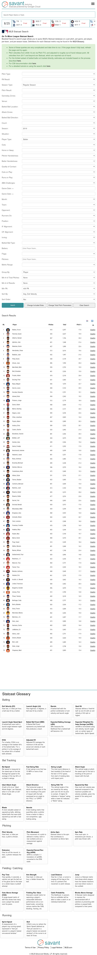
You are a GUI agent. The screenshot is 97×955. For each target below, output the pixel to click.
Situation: (5, 134)
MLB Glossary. (78, 41)
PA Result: (6, 79)
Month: (4, 199)
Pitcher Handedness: (10, 155)
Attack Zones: (7, 112)
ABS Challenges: (8, 183)
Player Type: (7, 139)
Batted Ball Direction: (10, 117)
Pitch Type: (6, 74)
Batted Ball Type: (8, 243)
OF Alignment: (7, 232)
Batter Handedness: (10, 161)
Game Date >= (8, 188)
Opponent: (6, 210)
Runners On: (7, 215)
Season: (5, 128)
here (19, 60)
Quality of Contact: (9, 166)
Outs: (4, 144)
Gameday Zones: (9, 95)
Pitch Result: (7, 90)
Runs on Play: (7, 177)
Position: (5, 221)
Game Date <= (8, 193)
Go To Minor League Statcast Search (17, 36)
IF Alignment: (7, 226)
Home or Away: (8, 150)
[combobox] (48, 15)
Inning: (4, 237)
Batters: (5, 248)
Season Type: (7, 85)
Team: (4, 204)
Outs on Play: (7, 172)
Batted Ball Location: (10, 106)
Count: (4, 123)
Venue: (4, 101)
